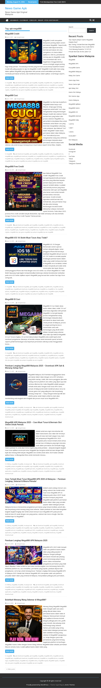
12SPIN (71, 124)
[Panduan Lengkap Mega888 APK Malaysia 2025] (23, 547)
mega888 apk (9, 85)
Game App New (74, 80)
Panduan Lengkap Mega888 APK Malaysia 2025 (26, 540)
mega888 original (53, 87)
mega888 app (54, 412)
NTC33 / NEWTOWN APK (51, 20)
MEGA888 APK (14, 20)
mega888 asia (16, 414)
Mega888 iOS (73, 112)
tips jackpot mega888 (36, 90)
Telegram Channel (75, 163)
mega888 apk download (20, 85)
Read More (9, 78)
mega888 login (14, 87)
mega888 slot (14, 90)
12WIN (71, 132)
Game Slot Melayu (75, 92)
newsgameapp (20, 37)
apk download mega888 (22, 83)
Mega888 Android (75, 116)
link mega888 (25, 410)
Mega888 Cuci (11, 95)
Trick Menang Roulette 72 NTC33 (80, 49)
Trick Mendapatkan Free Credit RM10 (52, 2)
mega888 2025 (48, 83)
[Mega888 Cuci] (23, 102)
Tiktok (71, 159)
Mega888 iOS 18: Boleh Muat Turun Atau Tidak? (26, 238)
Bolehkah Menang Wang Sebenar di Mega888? (25, 600)
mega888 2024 (49, 410)
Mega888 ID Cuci (12, 299)
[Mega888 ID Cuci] (23, 306)
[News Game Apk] (7, 20)
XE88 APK (40, 20)
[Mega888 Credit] (23, 40)
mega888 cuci (32, 156)
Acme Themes (70, 685)
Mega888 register (59, 159)
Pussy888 (20, 407)
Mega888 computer (37, 414)
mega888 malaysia (24, 87)
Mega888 (72, 60)
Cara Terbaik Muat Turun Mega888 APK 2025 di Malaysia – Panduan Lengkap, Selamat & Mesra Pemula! (35, 480)
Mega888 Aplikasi (74, 104)
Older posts (11, 669)
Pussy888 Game (74, 68)
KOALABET (72, 136)
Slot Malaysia (73, 140)
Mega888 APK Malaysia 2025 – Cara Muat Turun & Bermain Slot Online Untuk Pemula (33, 423)
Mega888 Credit (12, 34)
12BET (71, 128)
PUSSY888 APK (24, 20)
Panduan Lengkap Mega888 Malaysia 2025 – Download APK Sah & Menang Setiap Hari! (34, 367)
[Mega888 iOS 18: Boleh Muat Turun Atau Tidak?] (23, 244)
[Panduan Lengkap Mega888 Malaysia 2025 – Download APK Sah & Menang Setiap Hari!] (16, 375)
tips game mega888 (24, 90)
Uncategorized (28, 407)
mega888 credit (32, 85)
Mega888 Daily (74, 120)
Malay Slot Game (74, 75)
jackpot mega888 (16, 410)
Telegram (72, 161)
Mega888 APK (73, 64)
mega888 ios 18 (52, 289)
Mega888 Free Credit (14, 166)
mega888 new (34, 87)
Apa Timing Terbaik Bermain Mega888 (82, 44)
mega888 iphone (61, 156)
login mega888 (34, 410)
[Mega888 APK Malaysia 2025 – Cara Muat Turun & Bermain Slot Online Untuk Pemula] (20, 431)
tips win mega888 (48, 90)
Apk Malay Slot (73, 88)
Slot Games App (74, 96)
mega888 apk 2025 (29, 412)
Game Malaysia (74, 100)
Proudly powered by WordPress (37, 685)
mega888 (9, 83)
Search (71, 27)
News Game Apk (16, 8)
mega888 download (43, 85)
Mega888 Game (74, 108)
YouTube (72, 156)
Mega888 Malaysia (75, 71)
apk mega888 (33, 83)
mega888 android (58, 83)
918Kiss (9, 407)
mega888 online (43, 87)
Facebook (72, 149)
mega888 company (26, 414)
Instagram (72, 152)
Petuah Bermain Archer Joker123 (80, 52)
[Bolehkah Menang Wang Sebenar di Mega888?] (23, 606)
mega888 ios (53, 85)
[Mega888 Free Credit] (23, 173)
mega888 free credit (45, 227)
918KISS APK (33, 20)
